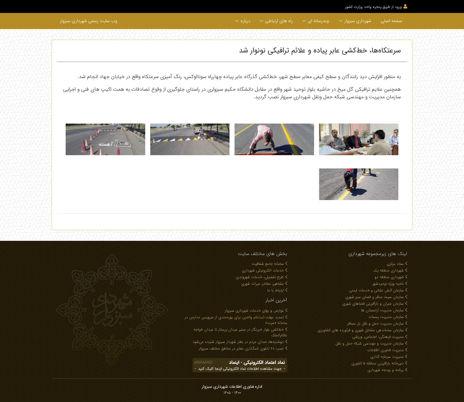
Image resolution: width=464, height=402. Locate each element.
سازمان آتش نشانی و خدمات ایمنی (376, 290)
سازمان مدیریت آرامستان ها (382, 310)
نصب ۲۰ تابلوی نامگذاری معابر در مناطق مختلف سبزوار (241, 348)
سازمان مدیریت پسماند (386, 317)
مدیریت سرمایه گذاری (387, 357)
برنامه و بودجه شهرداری (385, 370)
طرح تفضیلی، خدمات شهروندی (260, 277)
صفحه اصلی (391, 20)
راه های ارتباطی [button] (279, 20)
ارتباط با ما (275, 290)
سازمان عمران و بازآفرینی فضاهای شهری (373, 304)
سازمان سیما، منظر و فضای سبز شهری (374, 297)
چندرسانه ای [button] (319, 20)
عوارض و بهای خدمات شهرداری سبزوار (254, 311)
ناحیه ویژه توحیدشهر (388, 284)
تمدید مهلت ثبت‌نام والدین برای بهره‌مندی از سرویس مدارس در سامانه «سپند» (236, 320)
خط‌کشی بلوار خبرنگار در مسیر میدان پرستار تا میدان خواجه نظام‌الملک (240, 332)
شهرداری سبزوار (88, 20)
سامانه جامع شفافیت (268, 264)
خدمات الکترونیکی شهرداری (263, 270)
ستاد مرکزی (395, 264)
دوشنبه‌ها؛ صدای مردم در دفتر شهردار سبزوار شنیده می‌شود (238, 342)
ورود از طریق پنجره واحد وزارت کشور (373, 7)
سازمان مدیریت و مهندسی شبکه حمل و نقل (370, 343)
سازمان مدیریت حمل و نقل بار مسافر (375, 323)
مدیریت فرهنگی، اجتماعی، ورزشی (378, 337)
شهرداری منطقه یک (388, 270)
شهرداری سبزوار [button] (357, 20)
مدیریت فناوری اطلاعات (385, 350)
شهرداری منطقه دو (389, 277)
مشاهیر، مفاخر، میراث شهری (262, 284)
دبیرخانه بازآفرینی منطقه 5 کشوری (377, 363)
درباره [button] (245, 20)
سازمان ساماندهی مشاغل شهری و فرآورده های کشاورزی (361, 330)
